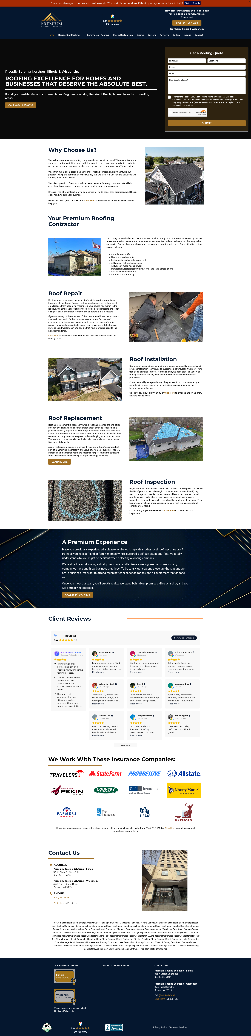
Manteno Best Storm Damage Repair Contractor (139, 929)
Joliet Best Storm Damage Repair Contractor (178, 932)
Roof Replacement (75, 418)
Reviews (164, 35)
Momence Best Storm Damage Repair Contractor (74, 936)
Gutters (152, 35)
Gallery (176, 35)
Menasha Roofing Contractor (163, 945)
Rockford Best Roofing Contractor (68, 923)
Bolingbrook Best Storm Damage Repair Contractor (99, 926)
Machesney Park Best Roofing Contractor (138, 923)
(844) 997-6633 (61, 897)
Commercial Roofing (98, 35)
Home (51, 35)
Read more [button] (98, 672)
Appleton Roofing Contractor (154, 949)
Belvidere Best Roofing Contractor (174, 923)
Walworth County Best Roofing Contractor (83, 945)
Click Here (89, 200)
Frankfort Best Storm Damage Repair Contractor (110, 939)
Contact (199, 35)
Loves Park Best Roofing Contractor (101, 923)
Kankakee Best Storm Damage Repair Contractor (93, 929)
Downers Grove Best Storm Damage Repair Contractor (88, 932)
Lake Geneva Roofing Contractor (102, 942)
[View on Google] (94, 653)
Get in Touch (192, 3)
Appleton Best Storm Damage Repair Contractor (117, 949)
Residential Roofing (69, 35)
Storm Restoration (123, 35)
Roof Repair (65, 293)
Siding (140, 35)
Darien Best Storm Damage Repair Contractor (135, 932)
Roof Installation (153, 359)
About (187, 35)
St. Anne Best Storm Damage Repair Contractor (168, 936)
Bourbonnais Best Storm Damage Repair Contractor (147, 926)
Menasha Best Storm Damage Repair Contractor (126, 945)
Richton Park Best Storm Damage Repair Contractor (157, 939)
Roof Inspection (152, 481)
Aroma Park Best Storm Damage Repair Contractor (121, 936)
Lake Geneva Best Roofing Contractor (136, 942)
